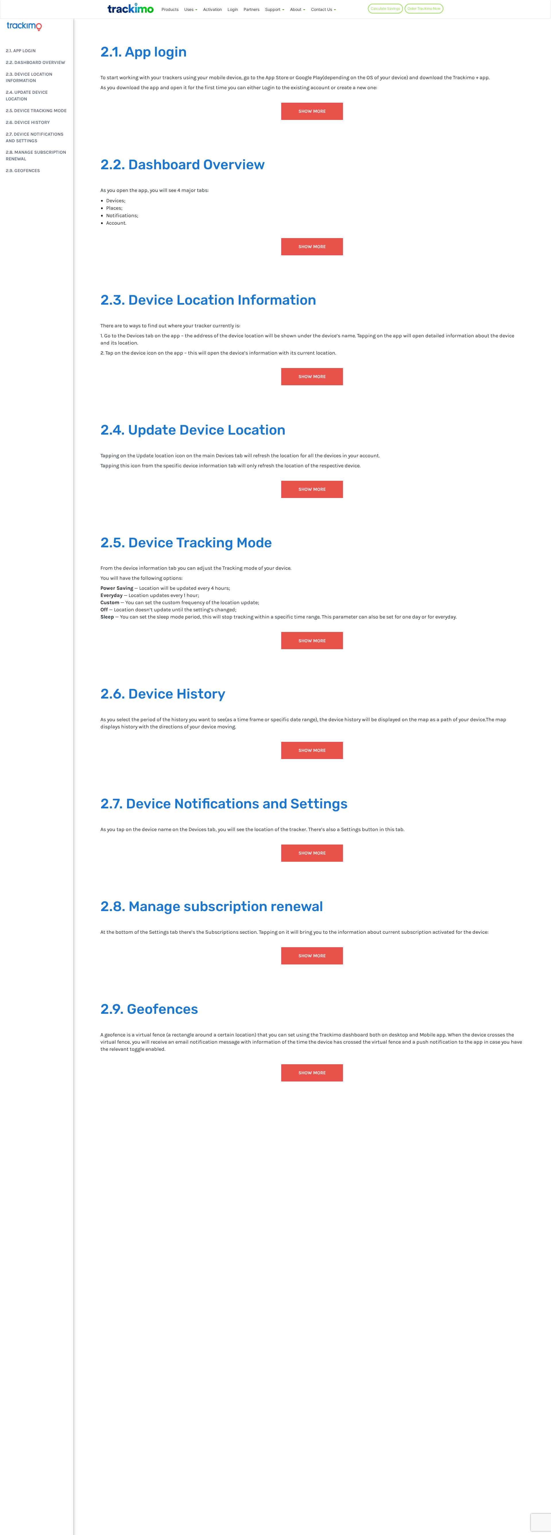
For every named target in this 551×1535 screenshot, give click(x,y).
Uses (189, 9)
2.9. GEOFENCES (23, 171)
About (296, 9)
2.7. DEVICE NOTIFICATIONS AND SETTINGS (34, 137)
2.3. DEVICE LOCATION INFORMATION (29, 77)
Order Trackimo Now (424, 8)
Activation (212, 9)
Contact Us (322, 9)
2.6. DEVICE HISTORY (28, 122)
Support (273, 9)
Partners (251, 9)
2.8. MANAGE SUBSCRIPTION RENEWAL (36, 156)
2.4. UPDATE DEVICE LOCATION (27, 96)
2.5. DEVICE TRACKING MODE (36, 110)
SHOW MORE (312, 111)
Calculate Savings (385, 8)
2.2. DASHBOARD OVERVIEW (35, 62)
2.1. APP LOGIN (21, 50)
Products (170, 9)
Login (233, 9)
